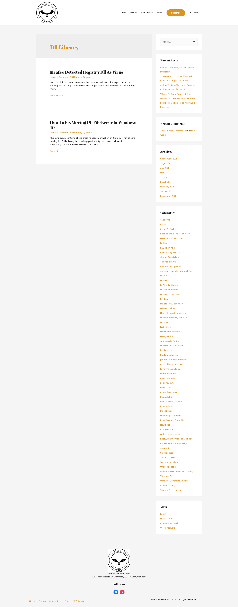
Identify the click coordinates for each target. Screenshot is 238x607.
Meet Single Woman (170, 415)
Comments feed (169, 523)
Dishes (133, 12)
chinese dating (168, 261)
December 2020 (168, 196)
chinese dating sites (170, 266)
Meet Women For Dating (172, 420)
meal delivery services (171, 401)
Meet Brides (166, 410)
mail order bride (168, 373)
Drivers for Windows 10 (171, 303)
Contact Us (147, 12)
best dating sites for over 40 (175, 233)
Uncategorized (168, 466)
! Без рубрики (166, 219)
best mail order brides (171, 238)
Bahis (163, 224)
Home (123, 12)
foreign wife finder (169, 341)
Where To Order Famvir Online (175, 94)
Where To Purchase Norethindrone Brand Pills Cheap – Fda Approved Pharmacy (178, 102)
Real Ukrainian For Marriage (173, 443)
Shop (159, 12)
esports (164, 322)
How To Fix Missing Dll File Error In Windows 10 (93, 124)
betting (164, 243)
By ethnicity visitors (170, 252)
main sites (165, 387)
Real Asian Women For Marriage (176, 438)
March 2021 (165, 181)
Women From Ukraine (171, 490)
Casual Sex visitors (169, 257)
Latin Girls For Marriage (171, 364)
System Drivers (167, 457)
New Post (165, 424)
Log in (163, 513)
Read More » (56, 95)
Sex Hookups (166, 452)
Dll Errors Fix (165, 275)
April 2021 (164, 177)
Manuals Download (169, 392)
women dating (167, 485)
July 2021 (164, 168)
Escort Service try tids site (173, 317)
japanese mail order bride (173, 359)
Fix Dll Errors (165, 326)
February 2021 (167, 186)
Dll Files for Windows (170, 294)
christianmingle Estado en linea (176, 271)
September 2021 (168, 158)
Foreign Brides (167, 336)
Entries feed (166, 518)
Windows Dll (166, 476)
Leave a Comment (59, 77)
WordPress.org (167, 527)
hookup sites (166, 350)
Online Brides (166, 429)
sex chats (165, 448)
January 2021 (166, 191)
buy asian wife (167, 247)
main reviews (167, 382)
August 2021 (166, 163)
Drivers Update (167, 308)
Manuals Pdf (166, 396)
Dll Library (76, 77)
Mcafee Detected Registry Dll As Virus (86, 72)
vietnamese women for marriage (177, 471)
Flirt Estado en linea (170, 331)
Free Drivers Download (171, 345)
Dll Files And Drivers (169, 285)
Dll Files (163, 280)
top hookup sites (169, 462)
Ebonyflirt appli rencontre (173, 313)
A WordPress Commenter (173, 130)
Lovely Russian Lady (170, 368)
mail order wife (167, 378)
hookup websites (169, 354)
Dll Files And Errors (169, 289)
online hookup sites (170, 434)
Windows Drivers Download (174, 480)
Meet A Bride (166, 406)
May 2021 (164, 172)
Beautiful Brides (168, 229)
